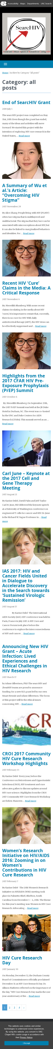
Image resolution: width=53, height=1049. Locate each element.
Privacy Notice (26, 1037)
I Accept (26, 1043)
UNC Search (46, 3)
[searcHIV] (26, 33)
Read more (24, 135)
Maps (22, 3)
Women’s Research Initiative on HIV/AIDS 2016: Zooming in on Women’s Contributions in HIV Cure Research (25, 862)
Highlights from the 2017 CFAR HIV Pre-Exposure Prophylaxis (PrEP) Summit (25, 383)
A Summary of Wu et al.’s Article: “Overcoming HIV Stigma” (24, 192)
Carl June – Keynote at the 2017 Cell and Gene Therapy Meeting (26, 480)
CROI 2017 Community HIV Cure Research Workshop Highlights (26, 758)
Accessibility (13, 3)
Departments (33, 3)
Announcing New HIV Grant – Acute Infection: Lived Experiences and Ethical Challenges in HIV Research (25, 658)
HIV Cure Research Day (22, 960)
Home (5, 73)
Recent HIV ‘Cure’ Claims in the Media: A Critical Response (26, 288)
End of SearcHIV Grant (26, 102)
